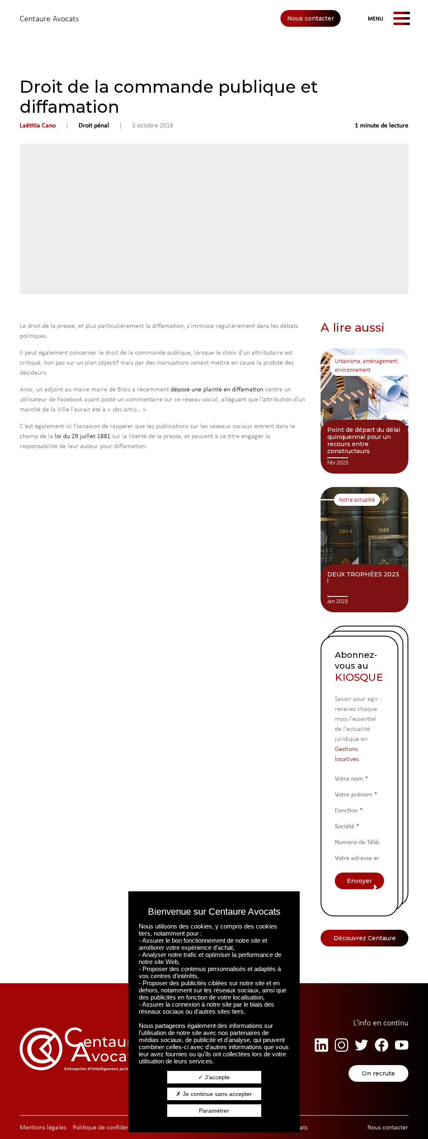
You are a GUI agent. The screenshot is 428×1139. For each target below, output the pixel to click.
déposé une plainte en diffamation (217, 389)
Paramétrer (214, 1110)
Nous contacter (310, 18)
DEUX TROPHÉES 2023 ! (363, 578)
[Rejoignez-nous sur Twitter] (361, 1045)
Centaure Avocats (49, 18)
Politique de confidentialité (109, 1127)
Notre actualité (357, 499)
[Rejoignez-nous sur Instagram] (341, 1045)
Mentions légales (43, 1127)
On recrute (378, 1073)
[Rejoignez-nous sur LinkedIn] (321, 1045)
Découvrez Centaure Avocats (365, 940)
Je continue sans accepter (216, 1094)
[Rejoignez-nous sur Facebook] (381, 1045)
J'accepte (216, 1077)
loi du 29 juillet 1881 (82, 436)
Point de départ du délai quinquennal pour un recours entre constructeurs (363, 440)
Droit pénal (94, 125)
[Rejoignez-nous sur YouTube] (401, 1045)
